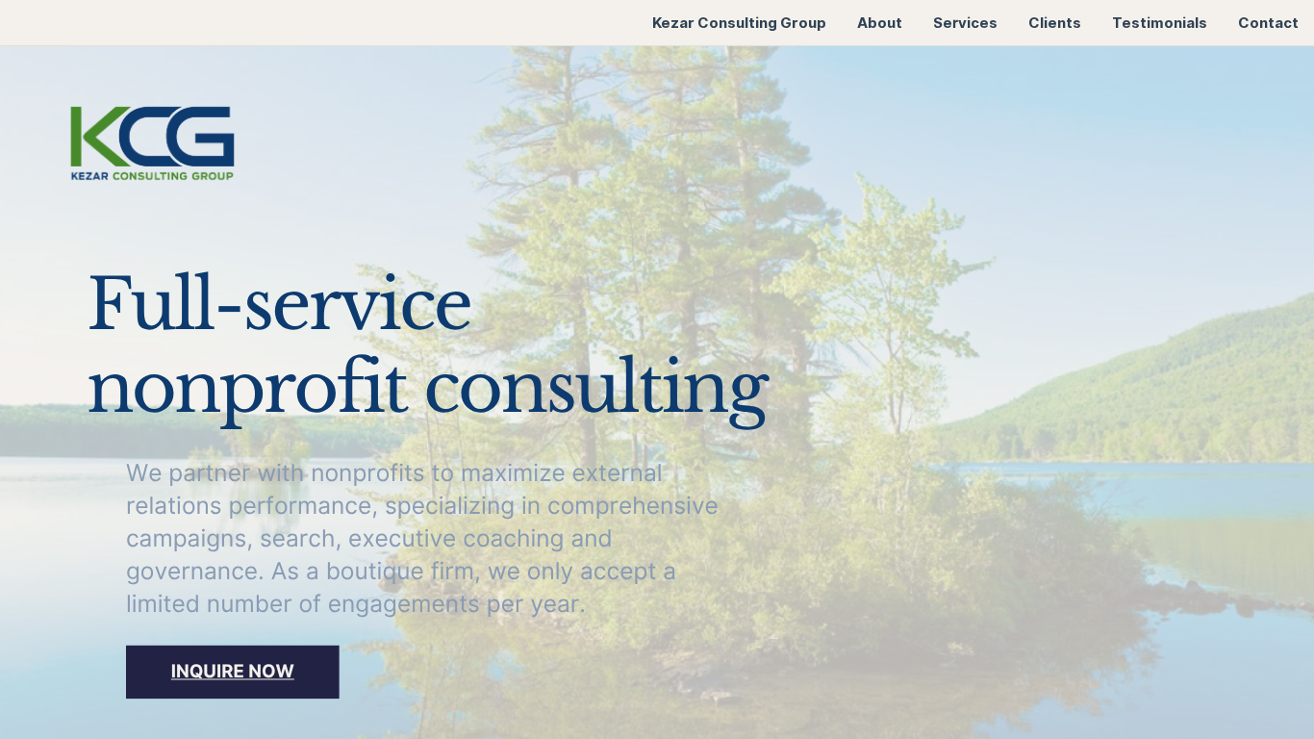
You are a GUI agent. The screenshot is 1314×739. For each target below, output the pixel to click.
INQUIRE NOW (232, 671)
